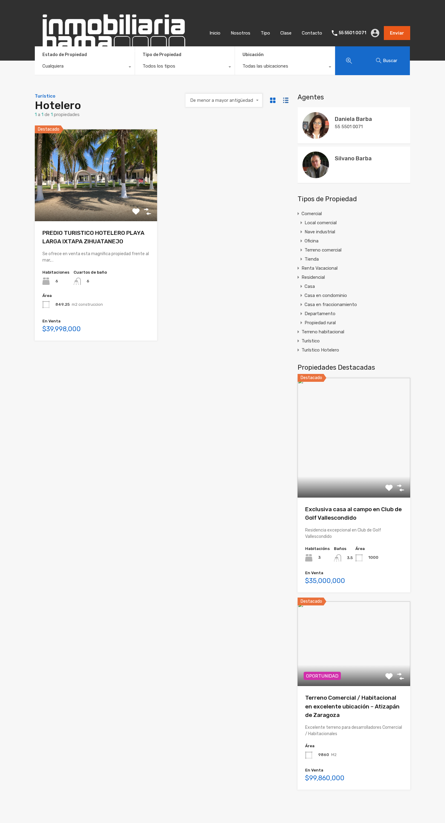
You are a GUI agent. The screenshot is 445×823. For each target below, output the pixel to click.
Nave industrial (320, 232)
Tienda (312, 259)
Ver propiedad (354, 473)
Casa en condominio (326, 295)
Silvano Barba (353, 158)
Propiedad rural (320, 322)
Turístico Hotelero (320, 350)
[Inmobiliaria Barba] (113, 57)
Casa (310, 286)
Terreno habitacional (323, 332)
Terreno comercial (323, 250)
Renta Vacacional (320, 268)
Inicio (214, 33)
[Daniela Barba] (315, 136)
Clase (286, 33)
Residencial (313, 277)
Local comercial (321, 222)
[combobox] (85, 67)
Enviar (397, 33)
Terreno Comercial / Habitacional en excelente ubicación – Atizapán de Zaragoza (352, 706)
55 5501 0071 (352, 33)
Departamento (320, 313)
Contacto (312, 33)
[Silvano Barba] (315, 175)
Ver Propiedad (96, 202)
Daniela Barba (353, 119)
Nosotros (240, 33)
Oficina (311, 241)
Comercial (312, 213)
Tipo (265, 33)
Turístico (311, 341)
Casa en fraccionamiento (331, 304)
